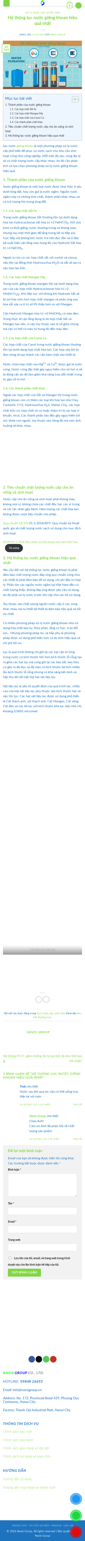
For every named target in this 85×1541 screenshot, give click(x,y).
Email (12, 1221)
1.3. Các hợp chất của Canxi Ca (27, 118)
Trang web (14, 1239)
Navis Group (58, 35)
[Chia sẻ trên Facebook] (39, 999)
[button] (6, 3)
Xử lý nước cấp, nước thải (42, 13)
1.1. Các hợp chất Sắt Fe (23, 109)
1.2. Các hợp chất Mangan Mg (26, 113)
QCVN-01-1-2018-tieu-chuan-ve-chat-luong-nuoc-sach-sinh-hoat (40, 542)
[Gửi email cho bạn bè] (46, 999)
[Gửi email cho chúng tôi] (39, 1359)
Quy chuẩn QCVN (15, 523)
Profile (56, 1525)
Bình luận (14, 1169)
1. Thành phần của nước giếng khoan (28, 104)
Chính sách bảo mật (17, 1431)
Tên (11, 1203)
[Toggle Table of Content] (73, 99)
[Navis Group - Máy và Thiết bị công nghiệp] (42, 3)
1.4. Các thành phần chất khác (26, 122)
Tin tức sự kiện (39, 1525)
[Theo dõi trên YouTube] (53, 1359)
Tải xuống (14, 548)
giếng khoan (25, 146)
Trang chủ (19, 1525)
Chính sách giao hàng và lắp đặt (26, 1448)
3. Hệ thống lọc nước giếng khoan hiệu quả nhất (34, 135)
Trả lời (77, 1105)
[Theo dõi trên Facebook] (31, 1359)
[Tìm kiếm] (78, 5)
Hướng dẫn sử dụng (17, 1479)
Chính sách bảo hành (18, 1440)
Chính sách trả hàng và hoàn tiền (26, 1456)
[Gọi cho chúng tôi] (46, 1359)
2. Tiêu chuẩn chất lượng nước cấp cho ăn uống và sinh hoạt (39, 129)
